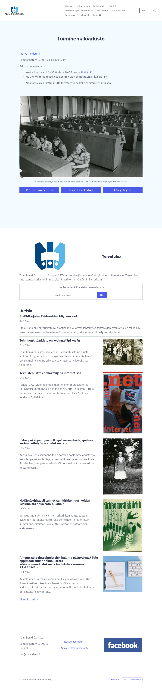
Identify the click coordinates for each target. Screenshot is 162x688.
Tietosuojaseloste (72, 641)
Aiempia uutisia (28, 599)
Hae (102, 295)
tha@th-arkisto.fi (29, 53)
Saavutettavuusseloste (75, 648)
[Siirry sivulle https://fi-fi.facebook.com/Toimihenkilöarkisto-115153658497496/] (123, 645)
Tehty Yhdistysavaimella (132, 679)
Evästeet (115, 679)
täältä (87, 72)
